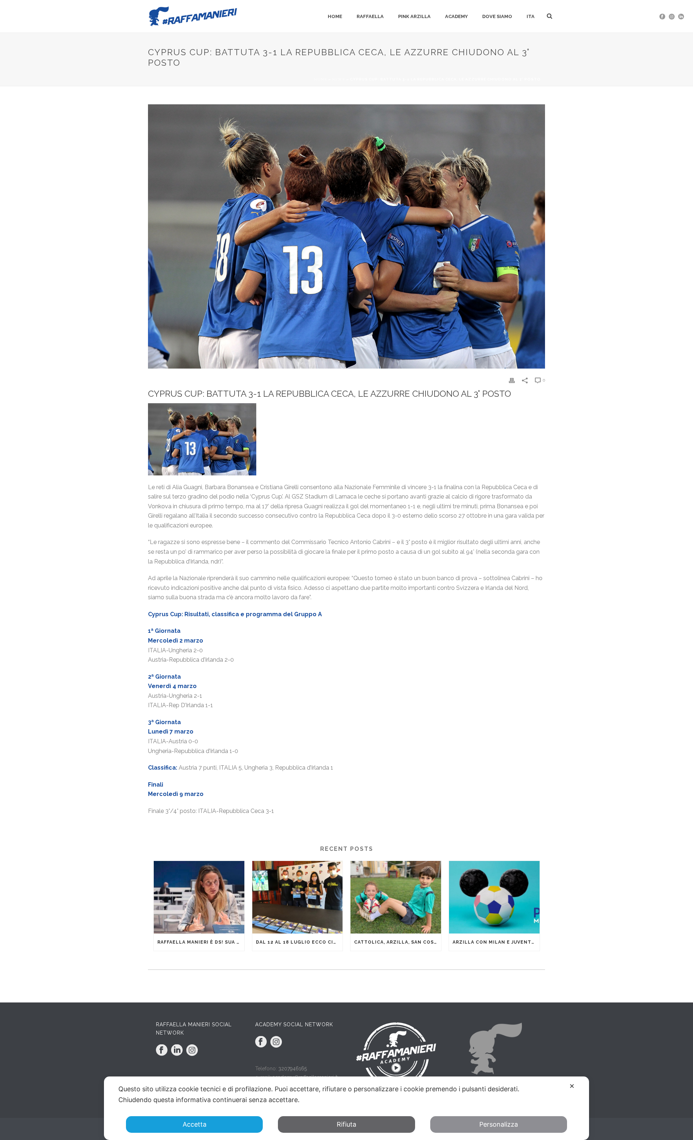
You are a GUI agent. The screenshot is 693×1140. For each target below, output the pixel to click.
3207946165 (292, 1068)
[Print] (512, 380)
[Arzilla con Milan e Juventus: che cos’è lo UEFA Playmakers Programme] (494, 897)
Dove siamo (497, 16)
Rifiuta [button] (346, 1124)
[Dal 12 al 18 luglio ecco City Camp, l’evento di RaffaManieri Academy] (297, 897)
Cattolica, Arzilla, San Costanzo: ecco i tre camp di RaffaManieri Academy (397, 942)
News (338, 79)
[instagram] (192, 1050)
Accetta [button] (194, 1124)
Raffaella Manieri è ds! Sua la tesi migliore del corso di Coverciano (200, 942)
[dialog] (346, 1108)
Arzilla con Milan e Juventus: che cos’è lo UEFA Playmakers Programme (496, 942)
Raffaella (370, 16)
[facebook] (161, 1050)
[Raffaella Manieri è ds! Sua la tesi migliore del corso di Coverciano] (199, 897)
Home (335, 16)
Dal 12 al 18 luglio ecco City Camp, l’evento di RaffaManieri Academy (299, 942)
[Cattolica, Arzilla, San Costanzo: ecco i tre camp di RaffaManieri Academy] (395, 897)
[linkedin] (177, 1050)
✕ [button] (572, 1086)
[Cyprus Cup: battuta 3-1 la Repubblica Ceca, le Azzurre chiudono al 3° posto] (346, 236)
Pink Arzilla (414, 16)
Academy (456, 16)
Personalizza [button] (498, 1124)
